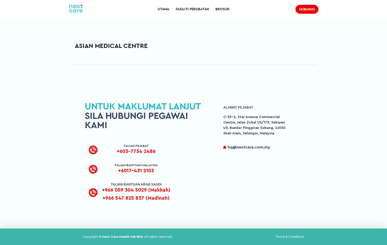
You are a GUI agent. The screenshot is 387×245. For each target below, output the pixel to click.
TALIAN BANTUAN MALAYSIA (136, 165)
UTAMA (163, 9)
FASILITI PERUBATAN (192, 9)
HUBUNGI (307, 9)
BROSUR (222, 9)
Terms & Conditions (289, 236)
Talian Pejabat (136, 145)
